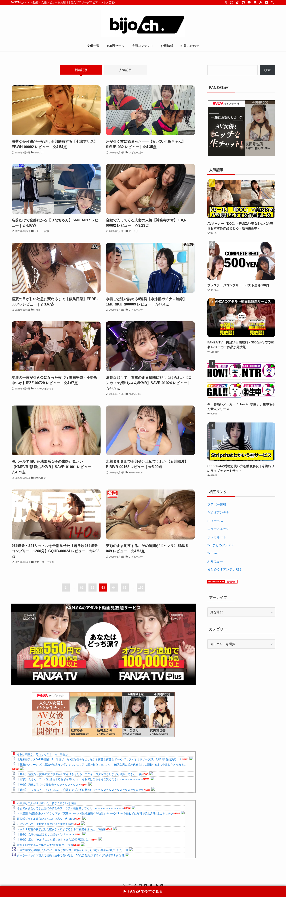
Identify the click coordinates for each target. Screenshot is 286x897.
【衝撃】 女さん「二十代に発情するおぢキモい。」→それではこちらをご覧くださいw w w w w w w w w (80, 779)
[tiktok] (237, 2)
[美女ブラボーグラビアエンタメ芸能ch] (143, 23)
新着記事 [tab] (81, 70)
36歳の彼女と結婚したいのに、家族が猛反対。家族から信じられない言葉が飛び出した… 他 (72, 850)
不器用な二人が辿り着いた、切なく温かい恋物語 (46, 803)
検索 (267, 70)
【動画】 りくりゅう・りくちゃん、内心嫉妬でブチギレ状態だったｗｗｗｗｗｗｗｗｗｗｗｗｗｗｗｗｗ (80, 789)
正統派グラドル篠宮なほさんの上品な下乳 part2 (46, 818)
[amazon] (255, 2)
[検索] (272, 2)
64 (114, 587)
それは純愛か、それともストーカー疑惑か (42, 754)
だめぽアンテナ (218, 512)
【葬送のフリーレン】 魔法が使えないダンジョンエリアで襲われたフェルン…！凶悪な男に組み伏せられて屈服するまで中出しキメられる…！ (103, 764)
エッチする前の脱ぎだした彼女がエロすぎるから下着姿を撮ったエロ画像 (61, 829)
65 (124, 587)
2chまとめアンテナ (220, 545)
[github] (243, 2)
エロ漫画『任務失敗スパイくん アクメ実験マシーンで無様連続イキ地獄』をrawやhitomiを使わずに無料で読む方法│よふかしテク (95, 813)
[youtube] (249, 2)
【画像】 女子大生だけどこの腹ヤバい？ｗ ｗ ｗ (46, 834)
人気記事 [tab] (125, 70)
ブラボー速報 (216, 504)
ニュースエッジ (218, 529)
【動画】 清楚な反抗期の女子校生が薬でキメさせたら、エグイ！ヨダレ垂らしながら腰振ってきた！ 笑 (79, 774)
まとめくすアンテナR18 (224, 569)
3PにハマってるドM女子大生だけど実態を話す (45, 824)
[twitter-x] (226, 2)
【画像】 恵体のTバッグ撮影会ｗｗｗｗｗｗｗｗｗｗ (49, 784)
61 (82, 587)
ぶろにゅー (215, 561)
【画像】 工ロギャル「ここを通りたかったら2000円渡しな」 (54, 839)
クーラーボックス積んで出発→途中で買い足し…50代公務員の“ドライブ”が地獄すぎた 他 (70, 855)
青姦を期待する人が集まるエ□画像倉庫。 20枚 (45, 845)
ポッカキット (216, 537)
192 (140, 587)
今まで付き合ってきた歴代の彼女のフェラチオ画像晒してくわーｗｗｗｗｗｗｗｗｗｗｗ (70, 808)
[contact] (266, 2)
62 (92, 587)
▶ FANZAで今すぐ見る (143, 891)
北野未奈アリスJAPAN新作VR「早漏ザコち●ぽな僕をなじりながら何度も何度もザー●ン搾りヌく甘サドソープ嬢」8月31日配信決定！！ (99, 759)
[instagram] (232, 2)
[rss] (261, 2)
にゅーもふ (215, 521)
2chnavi (212, 553)
